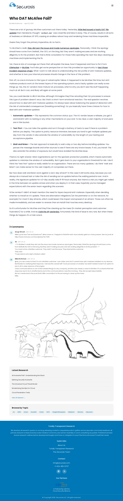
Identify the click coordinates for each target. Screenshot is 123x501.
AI (13, 412)
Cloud (41, 412)
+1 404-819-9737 (61, 466)
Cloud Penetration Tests (21, 393)
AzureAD (33, 412)
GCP (48, 412)
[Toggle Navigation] (112, 5)
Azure (26, 412)
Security (80, 412)
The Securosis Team (61, 452)
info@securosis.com (61, 463)
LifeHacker (14, 67)
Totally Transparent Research (61, 448)
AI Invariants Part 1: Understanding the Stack (28, 375)
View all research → (18, 398)
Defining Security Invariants (22, 380)
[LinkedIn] (58, 471)
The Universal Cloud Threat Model (24, 384)
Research (71, 412)
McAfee (25, 67)
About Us (61, 445)
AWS (19, 412)
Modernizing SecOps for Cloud (23, 388)
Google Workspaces (59, 412)
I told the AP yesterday (48, 211)
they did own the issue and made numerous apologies (53, 48)
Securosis (89, 412)
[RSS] (64, 471)
